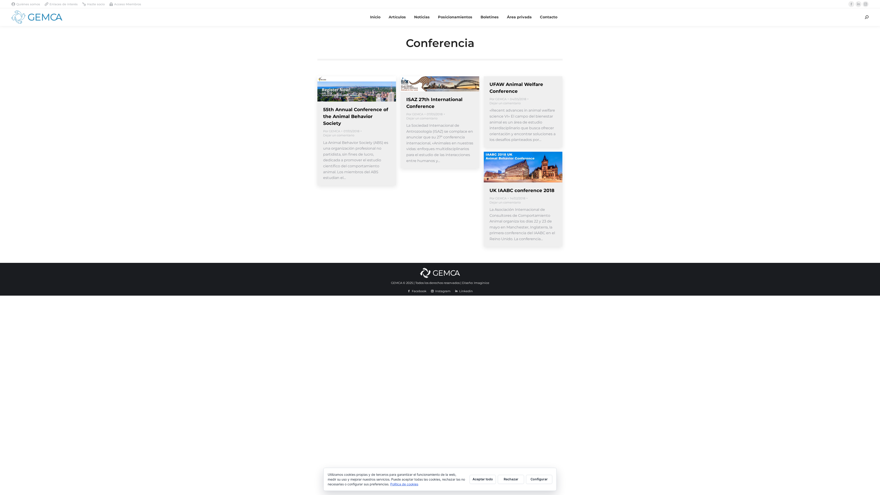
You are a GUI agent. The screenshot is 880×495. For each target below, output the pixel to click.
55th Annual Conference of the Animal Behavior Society (355, 116)
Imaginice (481, 283)
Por (331, 131)
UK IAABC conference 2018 (522, 190)
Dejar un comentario (338, 135)
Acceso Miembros (127, 4)
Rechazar (511, 479)
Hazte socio (96, 4)
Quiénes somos (28, 4)
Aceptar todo (483, 479)
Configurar (539, 479)
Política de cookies (404, 484)
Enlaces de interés (64, 4)
